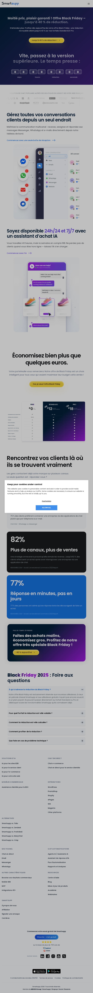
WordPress (52, 787)
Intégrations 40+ (9, 890)
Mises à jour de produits (58, 886)
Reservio (67, 989)
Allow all (46, 508)
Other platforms (54, 812)
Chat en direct (8, 854)
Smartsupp (46, 989)
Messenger (6, 862)
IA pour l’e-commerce (11, 772)
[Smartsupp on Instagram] (53, 956)
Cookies (58, 978)
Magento (51, 808)
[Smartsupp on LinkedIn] (42, 956)
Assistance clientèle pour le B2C (15, 787)
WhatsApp (6, 866)
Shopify (51, 795)
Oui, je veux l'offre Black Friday (46, 384)
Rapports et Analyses (57, 866)
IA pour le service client (11, 768)
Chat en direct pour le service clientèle (64, 768)
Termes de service (46, 978)
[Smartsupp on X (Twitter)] (64, 956)
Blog (50, 882)
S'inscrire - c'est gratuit (46, 937)
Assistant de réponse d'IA (58, 858)
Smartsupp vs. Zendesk (11, 827)
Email (4, 858)
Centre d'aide (53, 878)
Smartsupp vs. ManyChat (12, 836)
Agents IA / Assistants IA (58, 854)
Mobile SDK (6, 882)
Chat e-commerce (55, 763)
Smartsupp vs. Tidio (10, 823)
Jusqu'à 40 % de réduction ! (44, 40)
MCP (3, 886)
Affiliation (6, 910)
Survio (61, 989)
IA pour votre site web (11, 776)
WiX (49, 804)
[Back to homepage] (10, 4)
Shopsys (55, 989)
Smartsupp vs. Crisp (10, 840)
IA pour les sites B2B (10, 763)
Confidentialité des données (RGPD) (24, 978)
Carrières (6, 918)
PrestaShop (52, 791)
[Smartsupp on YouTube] (58, 956)
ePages (51, 800)
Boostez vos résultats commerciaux (17, 878)
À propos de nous (9, 905)
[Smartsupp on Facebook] (48, 956)
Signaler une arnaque (11, 914)
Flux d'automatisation (57, 862)
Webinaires (52, 894)
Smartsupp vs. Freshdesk (12, 832)
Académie (52, 890)
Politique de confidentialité (72, 978)
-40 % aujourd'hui (24, 652)
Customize (46, 501)
